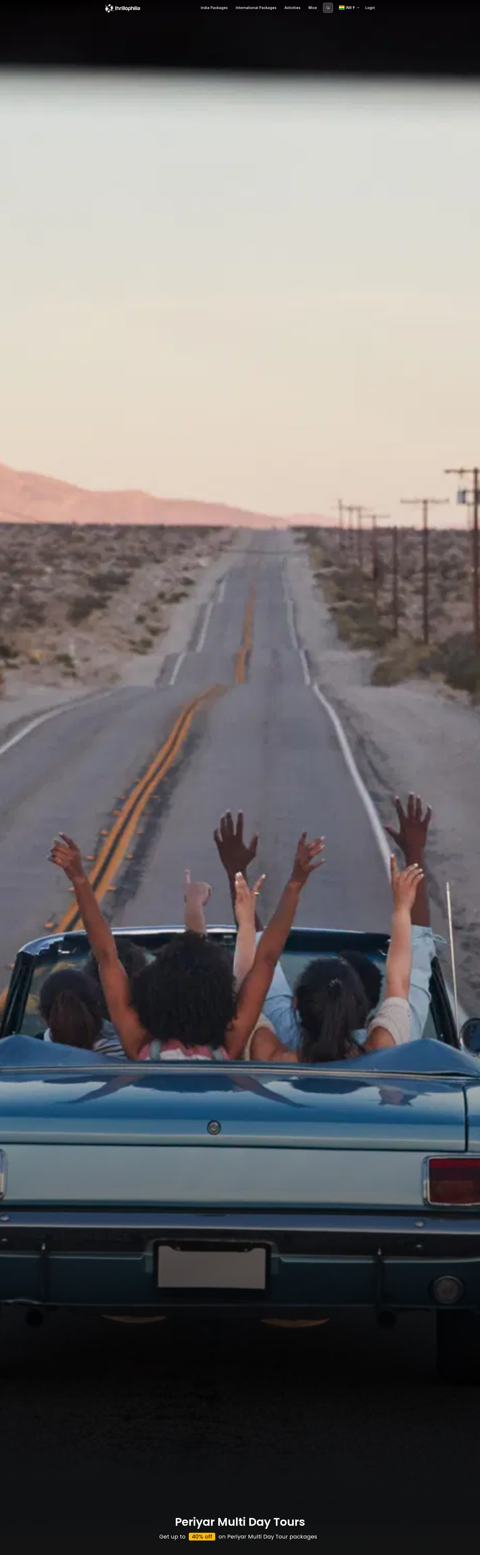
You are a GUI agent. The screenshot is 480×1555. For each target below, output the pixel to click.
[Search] (328, 8)
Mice (312, 7)
